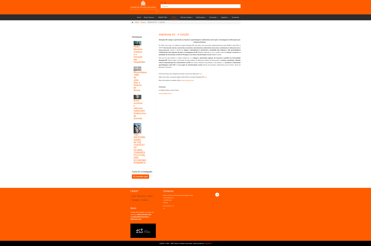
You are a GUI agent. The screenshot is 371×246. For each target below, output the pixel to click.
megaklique (208, 243)
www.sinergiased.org (187, 80)
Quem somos (149, 17)
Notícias (150, 196)
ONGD (173, 17)
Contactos (235, 17)
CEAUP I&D (162, 17)
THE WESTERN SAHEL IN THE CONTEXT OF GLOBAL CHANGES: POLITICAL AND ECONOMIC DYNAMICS (140, 148)
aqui (200, 74)
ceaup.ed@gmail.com (165, 93)
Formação (212, 17)
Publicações (200, 17)
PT (161, 2)
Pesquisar (158, 11)
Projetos (143, 22)
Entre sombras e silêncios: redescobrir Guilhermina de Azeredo (140, 109)
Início (139, 17)
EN (165, 2)
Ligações (224, 17)
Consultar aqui (141, 176)
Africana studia (185, 17)
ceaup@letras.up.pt (170, 208)
